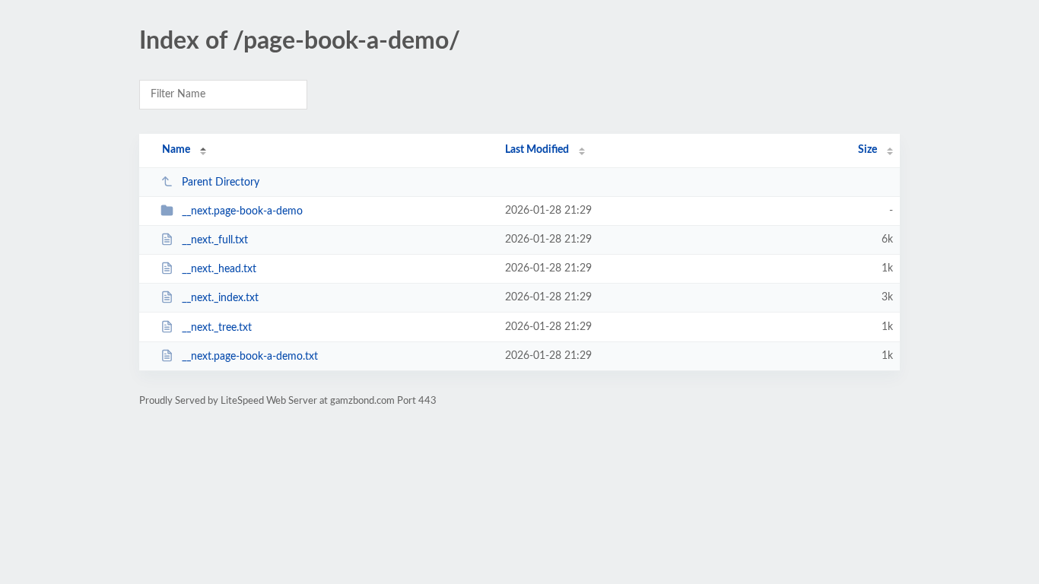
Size (867, 149)
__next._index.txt (220, 298)
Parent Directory (220, 182)
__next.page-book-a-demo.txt (250, 356)
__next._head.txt (219, 269)
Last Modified (537, 149)
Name (176, 149)
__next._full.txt (215, 240)
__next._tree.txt (217, 327)
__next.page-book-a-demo (242, 211)
